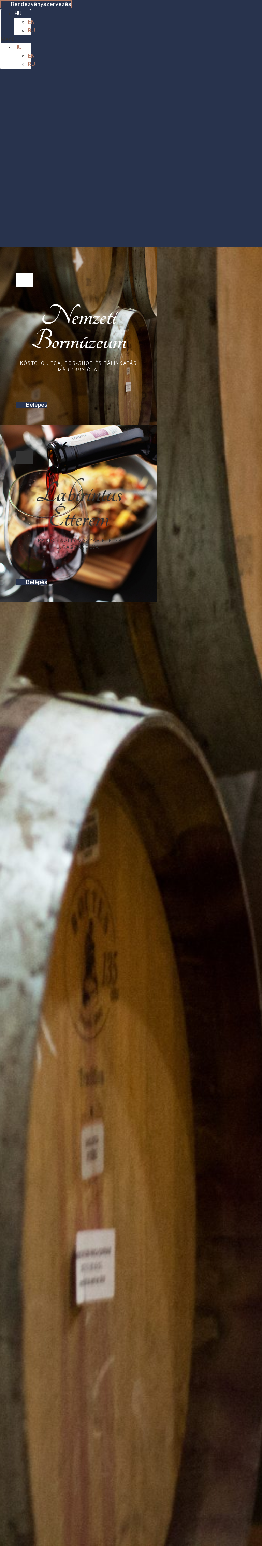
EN (31, 22)
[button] (16, 39)
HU (18, 13)
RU (31, 30)
